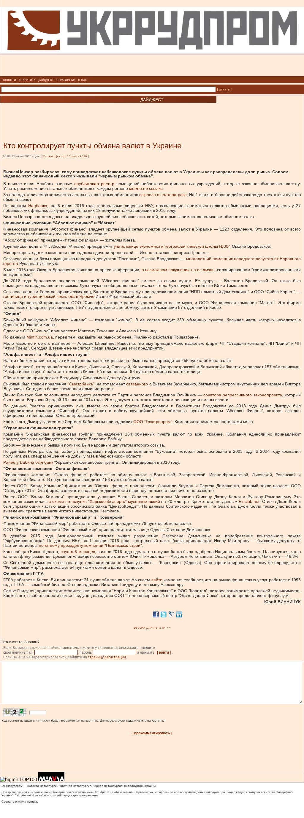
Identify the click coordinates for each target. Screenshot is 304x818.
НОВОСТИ (9, 80)
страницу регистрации (107, 657)
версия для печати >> (152, 627)
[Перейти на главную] (152, 74)
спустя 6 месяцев (78, 551)
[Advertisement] (71, 113)
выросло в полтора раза (163, 194)
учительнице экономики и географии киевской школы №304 (172, 246)
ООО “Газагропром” (152, 421)
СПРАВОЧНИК (65, 80)
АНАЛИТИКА (27, 80)
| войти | (164, 652)
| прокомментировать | (152, 733)
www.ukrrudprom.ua (100, 792)
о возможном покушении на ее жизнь (178, 269)
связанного (137, 384)
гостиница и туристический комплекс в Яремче (48, 296)
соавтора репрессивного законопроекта (242, 395)
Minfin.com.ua (39, 337)
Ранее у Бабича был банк (28, 462)
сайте (156, 579)
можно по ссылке (146, 188)
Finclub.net (249, 501)
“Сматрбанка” (81, 384)
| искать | (224, 89)
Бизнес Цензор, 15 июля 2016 (65, 156)
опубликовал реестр (94, 183)
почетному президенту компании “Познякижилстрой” (90, 545)
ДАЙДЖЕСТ (46, 80)
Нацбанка (37, 205)
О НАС (82, 80)
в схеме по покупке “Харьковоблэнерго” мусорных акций (104, 501)
